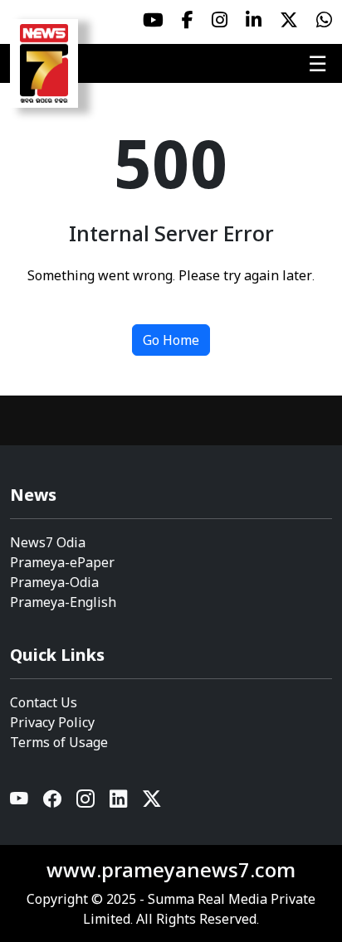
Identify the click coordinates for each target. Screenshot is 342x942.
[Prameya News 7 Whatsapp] (324, 20)
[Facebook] (53, 802)
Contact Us (43, 702)
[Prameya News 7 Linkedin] (253, 20)
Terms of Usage (59, 742)
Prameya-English (63, 602)
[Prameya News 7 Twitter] (289, 20)
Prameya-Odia (54, 582)
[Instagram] (86, 802)
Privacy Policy (52, 722)
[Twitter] (152, 802)
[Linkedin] (119, 802)
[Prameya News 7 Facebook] (187, 20)
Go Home (171, 340)
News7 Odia (48, 542)
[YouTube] (20, 802)
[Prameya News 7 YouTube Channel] (153, 20)
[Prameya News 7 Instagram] (219, 20)
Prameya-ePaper (62, 562)
